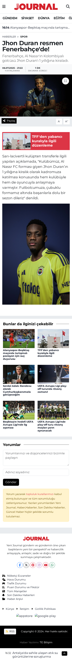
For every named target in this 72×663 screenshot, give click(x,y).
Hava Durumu (16, 579)
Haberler (9, 36)
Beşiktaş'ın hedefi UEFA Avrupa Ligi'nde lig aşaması (18, 424)
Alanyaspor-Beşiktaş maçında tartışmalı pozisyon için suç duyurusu (36, 27)
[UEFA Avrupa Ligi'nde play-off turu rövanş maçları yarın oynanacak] (53, 410)
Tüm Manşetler (17, 591)
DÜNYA (43, 18)
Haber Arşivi (15, 599)
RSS (12, 631)
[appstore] (25, 616)
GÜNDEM (10, 18)
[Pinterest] (33, 565)
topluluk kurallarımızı (40, 494)
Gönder (11, 482)
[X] (26, 565)
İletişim (24, 608)
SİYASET (27, 18)
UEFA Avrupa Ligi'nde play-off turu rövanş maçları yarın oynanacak (52, 426)
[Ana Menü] (4, 6)
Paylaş (11, 120)
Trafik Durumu (16, 583)
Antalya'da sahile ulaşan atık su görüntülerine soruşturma (35, 654)
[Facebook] (20, 565)
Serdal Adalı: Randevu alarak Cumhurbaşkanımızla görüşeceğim (17, 390)
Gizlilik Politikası (45, 608)
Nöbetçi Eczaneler (19, 575)
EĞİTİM (59, 18)
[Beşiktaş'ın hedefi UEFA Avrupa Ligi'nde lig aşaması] (19, 410)
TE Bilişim (46, 642)
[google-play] (45, 616)
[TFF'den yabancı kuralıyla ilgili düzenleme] (53, 338)
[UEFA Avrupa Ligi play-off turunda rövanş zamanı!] (53, 374)
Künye (10, 608)
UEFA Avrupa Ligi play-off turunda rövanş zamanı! (52, 388)
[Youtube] (46, 565)
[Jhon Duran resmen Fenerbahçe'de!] (36, 96)
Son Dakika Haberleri (21, 595)
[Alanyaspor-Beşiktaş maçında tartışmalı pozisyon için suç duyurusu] (19, 338)
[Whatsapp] (52, 565)
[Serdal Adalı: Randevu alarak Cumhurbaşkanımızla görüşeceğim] (19, 374)
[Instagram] (39, 565)
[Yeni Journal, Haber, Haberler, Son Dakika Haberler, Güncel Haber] (36, 6)
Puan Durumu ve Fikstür (23, 587)
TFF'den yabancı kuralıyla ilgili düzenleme (48, 353)
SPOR (23, 36)
